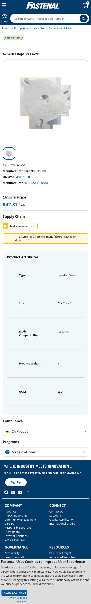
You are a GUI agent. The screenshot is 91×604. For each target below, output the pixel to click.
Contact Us (56, 511)
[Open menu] (3, 5)
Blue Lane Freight (60, 553)
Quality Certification (61, 519)
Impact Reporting (16, 515)
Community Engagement (20, 519)
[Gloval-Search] (84, 18)
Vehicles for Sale (15, 540)
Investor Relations (16, 536)
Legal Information (16, 557)
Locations (55, 515)
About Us (10, 511)
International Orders (62, 523)
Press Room (12, 532)
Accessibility (12, 553)
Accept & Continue (14, 592)
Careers (9, 523)
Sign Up (16, 482)
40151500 (23, 177)
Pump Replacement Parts (56, 28)
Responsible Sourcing (18, 527)
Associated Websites (62, 557)
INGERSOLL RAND (36, 183)
